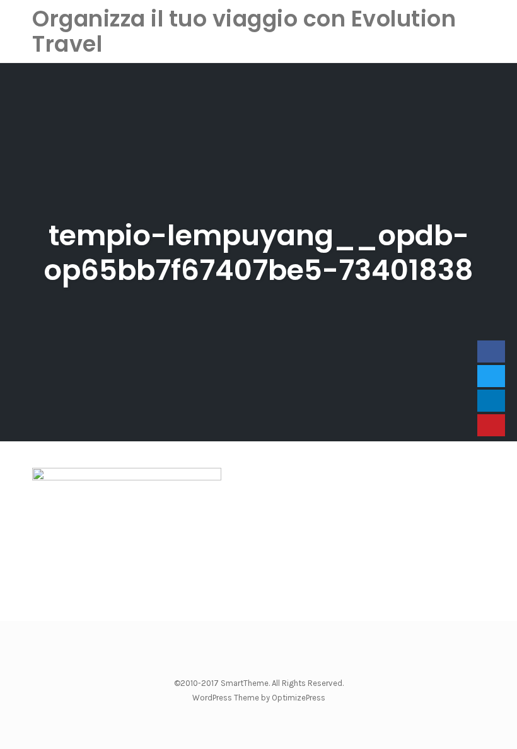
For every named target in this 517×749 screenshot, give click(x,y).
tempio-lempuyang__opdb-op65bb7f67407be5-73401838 (258, 253)
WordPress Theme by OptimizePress (258, 697)
